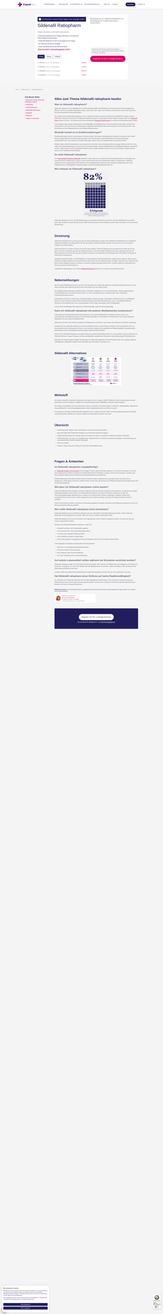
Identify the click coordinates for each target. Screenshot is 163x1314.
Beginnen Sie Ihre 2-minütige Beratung (108, 59)
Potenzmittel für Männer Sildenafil (69, 158)
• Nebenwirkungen (31, 107)
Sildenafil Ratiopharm (37, 89)
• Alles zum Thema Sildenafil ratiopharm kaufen (34, 101)
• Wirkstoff (28, 113)
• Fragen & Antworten (32, 118)
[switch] (157, 1307)
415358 (77, 599)
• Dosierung (29, 104)
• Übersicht (28, 115)
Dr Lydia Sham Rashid (68, 597)
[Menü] (160, 1295)
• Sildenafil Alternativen (32, 110)
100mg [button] (57, 56)
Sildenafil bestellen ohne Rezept (68, 471)
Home (17, 89)
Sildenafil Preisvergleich (102, 120)
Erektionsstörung (25, 89)
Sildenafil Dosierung (88, 269)
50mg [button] (49, 56)
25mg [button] (41, 56)
